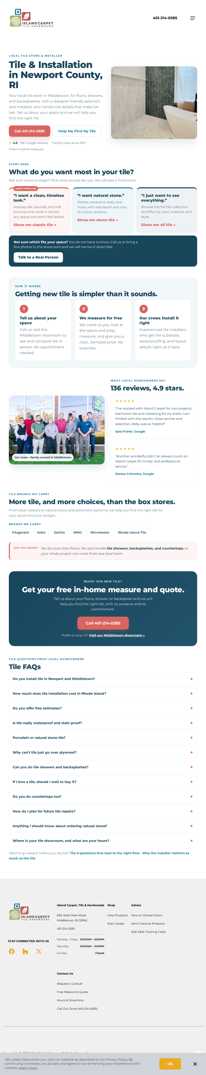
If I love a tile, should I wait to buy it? (44, 782)
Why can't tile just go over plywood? (45, 752)
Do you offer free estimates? (37, 708)
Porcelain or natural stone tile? (39, 738)
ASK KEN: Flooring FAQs (148, 932)
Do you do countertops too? (37, 797)
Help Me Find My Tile (77, 131)
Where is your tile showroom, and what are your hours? (61, 841)
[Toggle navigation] (193, 18)
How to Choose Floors (146, 915)
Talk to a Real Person (38, 257)
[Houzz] (25, 951)
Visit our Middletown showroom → (117, 635)
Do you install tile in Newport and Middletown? (54, 679)
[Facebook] (11, 951)
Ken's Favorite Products (148, 923)
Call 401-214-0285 (29, 131)
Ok (170, 1064)
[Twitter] (39, 951)
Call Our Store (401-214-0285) (77, 1008)
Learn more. (28, 1068)
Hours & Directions (70, 1000)
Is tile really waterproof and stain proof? (47, 723)
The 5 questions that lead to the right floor (105, 853)
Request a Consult (69, 983)
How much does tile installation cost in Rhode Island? (59, 693)
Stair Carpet (115, 923)
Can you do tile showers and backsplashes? (51, 767)
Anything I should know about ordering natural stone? (60, 826)
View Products (117, 915)
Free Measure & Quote (72, 992)
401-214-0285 (165, 18)
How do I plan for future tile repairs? (44, 811)
